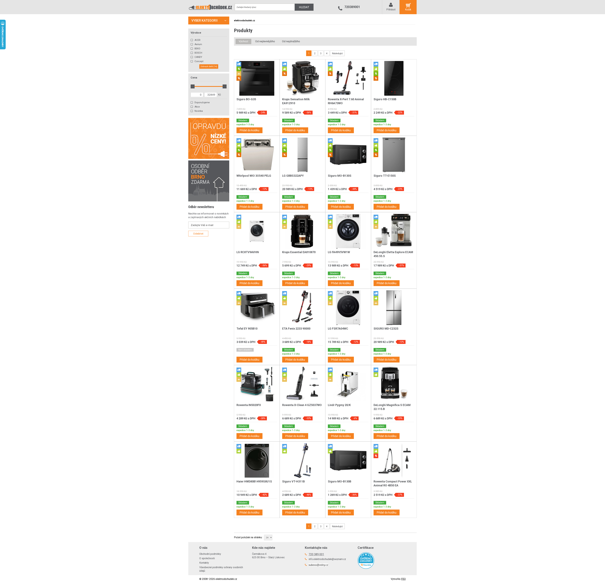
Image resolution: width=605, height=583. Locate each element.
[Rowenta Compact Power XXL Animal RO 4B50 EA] (394, 460)
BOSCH (198, 52)
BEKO (197, 48)
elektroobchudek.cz (244, 20)
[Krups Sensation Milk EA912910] (302, 78)
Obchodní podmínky (210, 553)
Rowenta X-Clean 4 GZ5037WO (302, 405)
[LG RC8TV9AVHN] (256, 231)
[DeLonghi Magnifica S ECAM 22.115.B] (394, 384)
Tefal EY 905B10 (246, 328)
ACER (197, 40)
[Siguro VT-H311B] (302, 460)
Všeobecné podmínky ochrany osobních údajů (221, 569)
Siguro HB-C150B (385, 99)
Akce (197, 106)
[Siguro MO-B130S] (348, 155)
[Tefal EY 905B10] (256, 308)
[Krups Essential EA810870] (302, 231)
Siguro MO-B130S (339, 175)
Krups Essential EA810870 (299, 252)
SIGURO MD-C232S (386, 328)
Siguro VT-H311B (293, 481)
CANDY (198, 57)
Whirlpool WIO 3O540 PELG (253, 175)
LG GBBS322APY (293, 175)
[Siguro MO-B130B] (348, 460)
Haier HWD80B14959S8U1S (254, 481)
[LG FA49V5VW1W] (348, 231)
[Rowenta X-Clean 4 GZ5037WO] (302, 384)
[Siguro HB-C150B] (394, 78)
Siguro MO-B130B (339, 481)
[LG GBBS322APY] (302, 155)
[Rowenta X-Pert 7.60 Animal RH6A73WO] (348, 78)
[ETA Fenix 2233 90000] (302, 308)
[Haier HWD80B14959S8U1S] (256, 460)
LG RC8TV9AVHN (247, 252)
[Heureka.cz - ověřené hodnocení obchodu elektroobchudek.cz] (382, 560)
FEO (403, 578)
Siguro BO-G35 (246, 99)
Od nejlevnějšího (265, 41)
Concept (199, 61)
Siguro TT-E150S (385, 175)
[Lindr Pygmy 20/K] (348, 384)
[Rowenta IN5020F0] (256, 384)
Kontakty (204, 562)
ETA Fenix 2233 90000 (296, 328)
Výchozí (243, 41)
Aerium (198, 44)
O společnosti (207, 558)
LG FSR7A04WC (338, 328)
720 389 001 (316, 554)
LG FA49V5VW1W (339, 252)
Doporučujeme (202, 102)
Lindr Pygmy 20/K (339, 405)
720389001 (352, 7)
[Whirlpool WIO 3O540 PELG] (256, 155)
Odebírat (198, 233)
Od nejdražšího (291, 41)
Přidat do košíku (249, 130)
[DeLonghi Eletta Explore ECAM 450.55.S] (394, 231)
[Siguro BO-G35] (256, 78)
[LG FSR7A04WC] (348, 308)
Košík (408, 9)
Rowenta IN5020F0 (248, 405)
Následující (337, 53)
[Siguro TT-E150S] (394, 155)
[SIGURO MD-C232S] (394, 308)
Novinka (199, 111)
